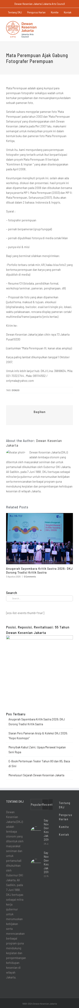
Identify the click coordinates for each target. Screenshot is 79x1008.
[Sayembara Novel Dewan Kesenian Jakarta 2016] (36, 832)
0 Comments (30, 576)
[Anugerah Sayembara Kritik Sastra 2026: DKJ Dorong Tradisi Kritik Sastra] (39, 515)
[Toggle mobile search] (64, 23)
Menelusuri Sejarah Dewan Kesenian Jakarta (36, 775)
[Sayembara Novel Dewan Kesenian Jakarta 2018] (36, 864)
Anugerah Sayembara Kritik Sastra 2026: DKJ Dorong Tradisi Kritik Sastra (39, 570)
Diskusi (15, 390)
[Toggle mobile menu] (71, 23)
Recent (47, 804)
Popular (36, 804)
